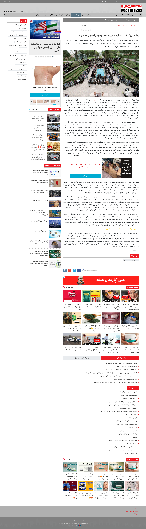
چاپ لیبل (23, 55)
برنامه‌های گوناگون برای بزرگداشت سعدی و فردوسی (123, 402)
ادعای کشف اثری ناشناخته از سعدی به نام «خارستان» (122, 405)
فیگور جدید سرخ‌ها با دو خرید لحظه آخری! (125, 379)
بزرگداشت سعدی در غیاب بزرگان (128, 434)
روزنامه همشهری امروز (136, 2)
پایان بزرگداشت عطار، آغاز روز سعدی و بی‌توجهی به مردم (109, 35)
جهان (116, 15)
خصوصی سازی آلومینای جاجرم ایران (40, 202)
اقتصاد (110, 15)
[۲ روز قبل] (55, 244)
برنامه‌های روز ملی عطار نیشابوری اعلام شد (125, 421)
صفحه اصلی (136, 26)
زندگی (89, 15)
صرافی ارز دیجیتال (21, 59)
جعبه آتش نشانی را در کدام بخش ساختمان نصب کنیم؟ (39, 181)
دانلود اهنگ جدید (21, 72)
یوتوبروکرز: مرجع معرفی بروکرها (17, 69)
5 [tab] (43, 56)
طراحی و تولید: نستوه (72, 526)
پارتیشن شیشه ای (21, 66)
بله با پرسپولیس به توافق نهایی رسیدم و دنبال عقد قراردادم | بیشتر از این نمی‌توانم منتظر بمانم (111, 373)
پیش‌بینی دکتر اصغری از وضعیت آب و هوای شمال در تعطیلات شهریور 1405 (39, 213)
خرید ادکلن (12, 35)
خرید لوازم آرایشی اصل (20, 39)
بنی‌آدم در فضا (133, 418)
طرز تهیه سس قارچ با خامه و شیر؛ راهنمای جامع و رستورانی (38, 242)
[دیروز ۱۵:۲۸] (55, 193)
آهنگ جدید (23, 49)
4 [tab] (45, 56)
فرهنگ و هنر (76, 15)
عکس (46, 15)
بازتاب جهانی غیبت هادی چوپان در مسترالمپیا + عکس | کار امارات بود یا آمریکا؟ (115, 382)
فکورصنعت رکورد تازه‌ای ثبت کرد (39, 221)
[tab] (120, 358)
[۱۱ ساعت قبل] (45, 29)
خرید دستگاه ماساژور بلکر (19, 32)
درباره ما (136, 509)
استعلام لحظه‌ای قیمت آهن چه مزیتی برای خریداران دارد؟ (39, 191)
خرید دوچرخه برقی (21, 52)
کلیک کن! (85, 176)
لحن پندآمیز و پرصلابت (131, 453)
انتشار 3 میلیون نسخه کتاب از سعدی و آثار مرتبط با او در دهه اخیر (119, 411)
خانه (138, 15)
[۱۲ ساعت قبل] (55, 173)
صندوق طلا (23, 62)
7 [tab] (38, 56)
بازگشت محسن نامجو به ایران (128, 20)
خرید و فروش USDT (20, 25)
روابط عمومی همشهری (92, 2)
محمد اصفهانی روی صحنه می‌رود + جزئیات (125, 366)
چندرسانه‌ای (53, 15)
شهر (99, 15)
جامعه (104, 15)
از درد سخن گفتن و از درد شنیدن (128, 408)
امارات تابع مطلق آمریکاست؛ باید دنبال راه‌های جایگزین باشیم (45, 47)
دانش (83, 15)
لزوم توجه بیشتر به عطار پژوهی (128, 431)
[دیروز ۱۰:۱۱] (55, 234)
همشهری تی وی (104, 2)
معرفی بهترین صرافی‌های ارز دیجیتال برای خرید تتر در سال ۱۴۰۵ (40, 172)
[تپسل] (71, 155)
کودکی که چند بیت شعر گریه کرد (128, 392)
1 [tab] (52, 56)
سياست (122, 15)
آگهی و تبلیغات (113, 2)
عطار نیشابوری (134, 260)
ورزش (68, 15)
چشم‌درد (135, 437)
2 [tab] (50, 56)
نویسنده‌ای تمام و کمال (131, 428)
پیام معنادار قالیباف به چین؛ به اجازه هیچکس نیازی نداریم (121, 370)
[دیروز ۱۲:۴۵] (55, 224)
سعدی (96, 99)
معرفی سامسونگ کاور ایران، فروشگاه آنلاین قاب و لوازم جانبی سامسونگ (39, 263)
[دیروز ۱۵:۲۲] (55, 214)
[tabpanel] (45, 37)
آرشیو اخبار (130, 15)
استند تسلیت (12, 45)
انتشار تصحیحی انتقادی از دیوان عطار (127, 424)
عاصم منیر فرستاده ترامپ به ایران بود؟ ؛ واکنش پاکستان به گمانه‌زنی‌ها (118, 376)
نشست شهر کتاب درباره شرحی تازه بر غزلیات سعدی (123, 440)
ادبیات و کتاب (120, 26)
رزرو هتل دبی (22, 76)
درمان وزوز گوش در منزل (41, 231)
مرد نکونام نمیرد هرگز (131, 444)
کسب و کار (39, 15)
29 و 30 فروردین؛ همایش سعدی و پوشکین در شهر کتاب (121, 450)
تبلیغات (136, 514)
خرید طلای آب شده (20, 42)
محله (94, 15)
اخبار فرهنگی (129, 26)
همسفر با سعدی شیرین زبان (129, 395)
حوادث (32, 15)
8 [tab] (36, 56)
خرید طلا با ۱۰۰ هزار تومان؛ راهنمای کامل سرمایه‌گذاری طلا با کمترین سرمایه (39, 253)
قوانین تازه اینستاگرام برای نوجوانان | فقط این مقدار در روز (121, 363)
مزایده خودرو (22, 45)
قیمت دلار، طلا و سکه (132, 511)
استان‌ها (61, 15)
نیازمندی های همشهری (124, 2)
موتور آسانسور (22, 28)
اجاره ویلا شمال (22, 35)
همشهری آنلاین (130, 8)
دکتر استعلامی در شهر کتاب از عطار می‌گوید (125, 447)
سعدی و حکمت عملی (131, 415)
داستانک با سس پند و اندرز (129, 398)
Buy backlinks (14, 55)
